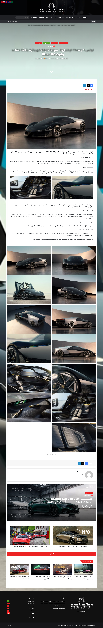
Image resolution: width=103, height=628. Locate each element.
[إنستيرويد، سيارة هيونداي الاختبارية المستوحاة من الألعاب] (62, 569)
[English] (8, 2)
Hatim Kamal (63, 58)
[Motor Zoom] (51, 7)
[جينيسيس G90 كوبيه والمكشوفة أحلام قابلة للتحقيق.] (83, 569)
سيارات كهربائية (70, 17)
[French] (6, 2)
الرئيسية (84, 17)
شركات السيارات (44, 17)
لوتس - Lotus (38, 43)
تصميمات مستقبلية (64, 43)
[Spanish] (2, 2)
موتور (78, 17)
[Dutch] (10, 2)
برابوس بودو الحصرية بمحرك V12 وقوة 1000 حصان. (79, 21)
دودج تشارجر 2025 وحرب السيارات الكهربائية (42, 577)
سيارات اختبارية (64, 25)
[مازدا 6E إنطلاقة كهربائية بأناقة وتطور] (19, 569)
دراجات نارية (53, 17)
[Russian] (4, 2)
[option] (51, 502)
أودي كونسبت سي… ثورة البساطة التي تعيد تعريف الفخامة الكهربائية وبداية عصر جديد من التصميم (69, 502)
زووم (35, 17)
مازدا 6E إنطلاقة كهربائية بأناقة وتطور (19, 576)
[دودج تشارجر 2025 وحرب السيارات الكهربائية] (40, 569)
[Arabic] (12, 2)
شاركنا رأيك (51, 554)
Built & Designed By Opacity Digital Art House (85, 625)
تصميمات (61, 17)
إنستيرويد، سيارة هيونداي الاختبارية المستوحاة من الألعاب (63, 577)
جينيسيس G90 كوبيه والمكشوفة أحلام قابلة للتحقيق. (84, 577)
